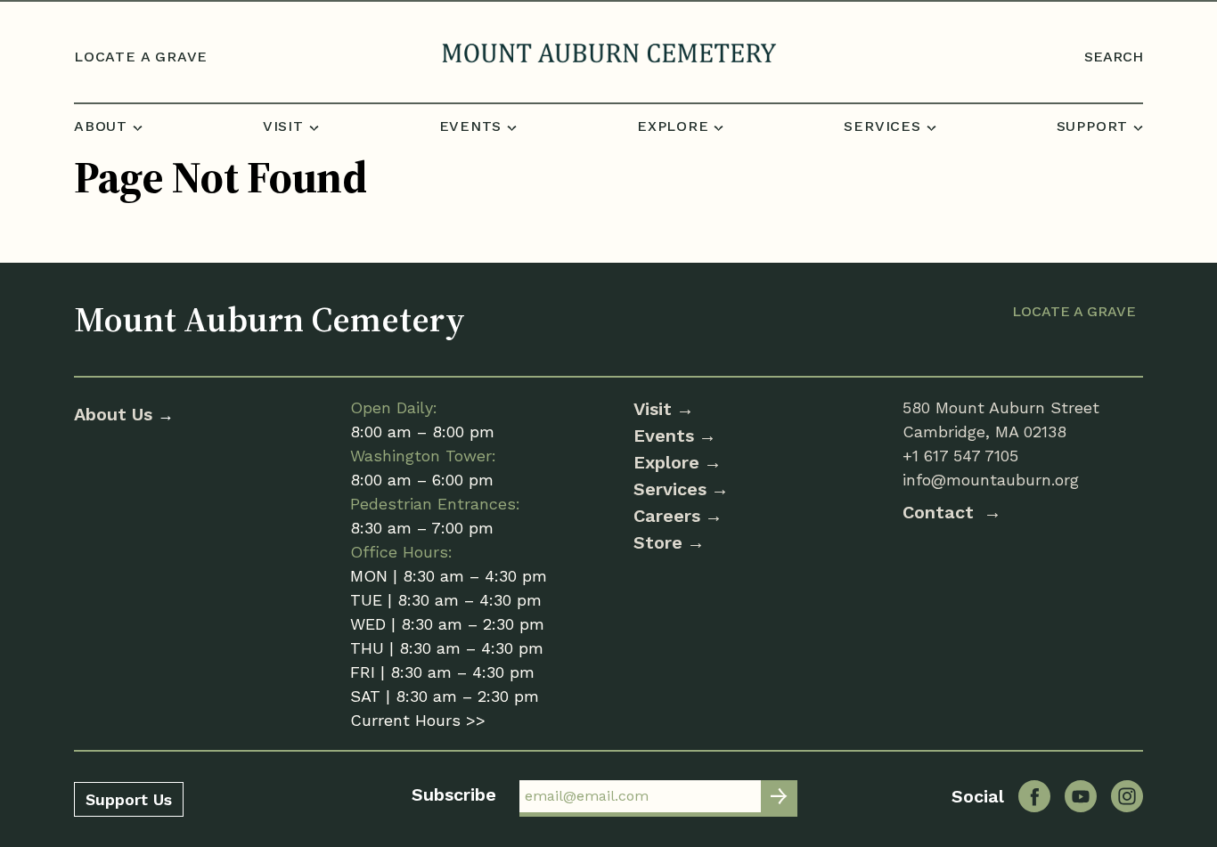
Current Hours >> (418, 720)
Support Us (129, 799)
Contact (941, 512)
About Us (116, 414)
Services (670, 489)
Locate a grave (141, 56)
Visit (652, 408)
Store (657, 542)
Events (663, 435)
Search (1113, 56)
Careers (666, 515)
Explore (666, 462)
